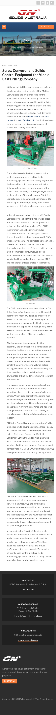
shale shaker (34, 116)
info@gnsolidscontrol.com (31, 616)
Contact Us (10, 681)
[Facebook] (38, 3)
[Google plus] (52, 3)
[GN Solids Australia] (28, 14)
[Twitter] (43, 3)
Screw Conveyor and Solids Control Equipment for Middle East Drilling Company (25, 75)
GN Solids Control (27, 120)
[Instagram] (47, 3)
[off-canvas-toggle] (4, 27)
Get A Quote (46, 27)
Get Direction (28, 589)
